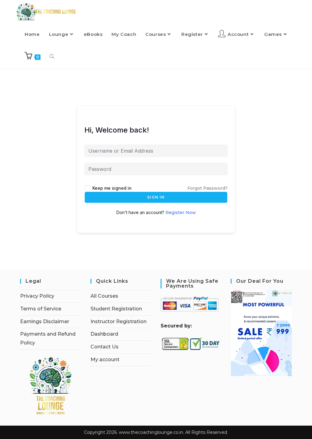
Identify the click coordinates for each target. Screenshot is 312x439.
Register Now (180, 212)
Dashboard (104, 334)
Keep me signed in (112, 188)
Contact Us (104, 347)
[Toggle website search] (52, 57)
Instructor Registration (118, 321)
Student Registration (116, 309)
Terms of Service (40, 309)
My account (104, 359)
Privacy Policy (37, 296)
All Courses (104, 296)
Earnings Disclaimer (44, 321)
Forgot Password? (207, 188)
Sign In (156, 197)
